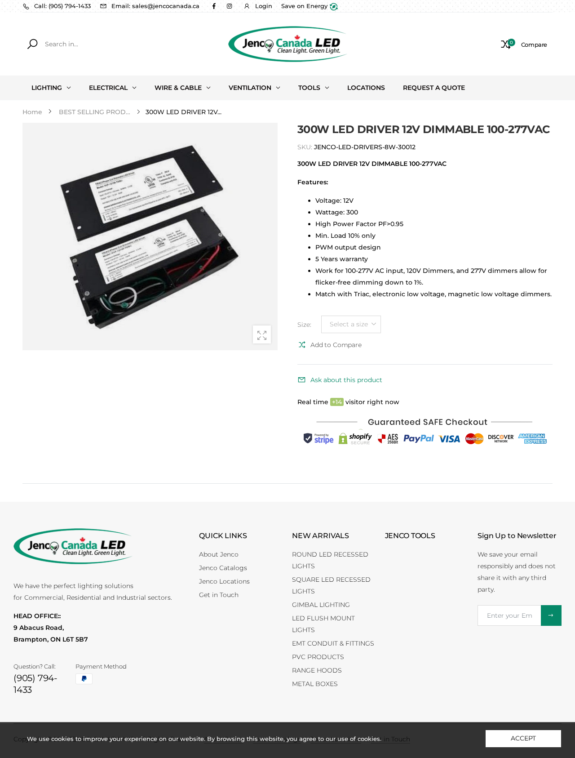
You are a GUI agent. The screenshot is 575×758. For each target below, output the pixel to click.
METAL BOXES (315, 684)
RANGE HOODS (317, 670)
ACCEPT (523, 738)
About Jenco (219, 554)
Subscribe (551, 615)
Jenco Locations (224, 581)
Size (304, 325)
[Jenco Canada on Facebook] (214, 5)
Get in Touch (219, 595)
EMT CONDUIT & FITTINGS (333, 643)
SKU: (305, 147)
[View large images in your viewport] (262, 334)
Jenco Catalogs (223, 568)
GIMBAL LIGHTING (321, 605)
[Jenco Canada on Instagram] (229, 5)
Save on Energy (305, 5)
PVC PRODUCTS (318, 657)
